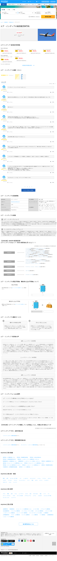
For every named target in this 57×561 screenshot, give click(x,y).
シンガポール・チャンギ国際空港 (9, 512)
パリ (48, 493)
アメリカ (44, 478)
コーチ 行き (28, 249)
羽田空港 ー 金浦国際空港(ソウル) (47, 461)
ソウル (15, 493)
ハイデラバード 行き (29, 253)
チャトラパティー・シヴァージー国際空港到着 (29, 444)
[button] (10, 92)
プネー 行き (28, 254)
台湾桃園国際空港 (6, 514)
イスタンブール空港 (48, 510)
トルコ (10, 482)
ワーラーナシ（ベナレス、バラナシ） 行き (40, 256)
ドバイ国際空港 (42, 514)
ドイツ (28, 480)
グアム (4, 493)
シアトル (34, 495)
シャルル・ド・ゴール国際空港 (8, 516)
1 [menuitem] (27, 186)
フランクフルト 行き (41, 253)
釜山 (40, 493)
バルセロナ (40, 495)
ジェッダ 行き (36, 249)
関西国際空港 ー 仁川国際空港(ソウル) (9, 461)
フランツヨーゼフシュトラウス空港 (35, 512)
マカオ (14, 495)
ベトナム (39, 478)
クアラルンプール (28, 495)
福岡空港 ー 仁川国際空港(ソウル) (9, 457)
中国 (32, 480)
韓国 (3, 478)
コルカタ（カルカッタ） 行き (40, 248)
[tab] (3, 82)
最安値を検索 (48, 16)
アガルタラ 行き (28, 259)
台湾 (7, 478)
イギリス (49, 478)
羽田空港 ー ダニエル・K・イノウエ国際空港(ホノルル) (34, 463)
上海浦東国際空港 (50, 514)
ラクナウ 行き (40, 255)
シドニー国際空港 (34, 514)
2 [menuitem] (29, 186)
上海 (11, 493)
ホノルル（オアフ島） (14, 478)
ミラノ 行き (46, 254)
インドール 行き (28, 248)
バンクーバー (13, 497)
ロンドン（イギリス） (7, 495)
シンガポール (25, 478)
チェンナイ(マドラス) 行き (40, 250)
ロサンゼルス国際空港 (39, 510)
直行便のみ (35, 16)
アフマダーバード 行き (30, 274)
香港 (8, 493)
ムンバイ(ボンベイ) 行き (30, 255)
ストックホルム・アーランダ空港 (27, 510)
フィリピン (10, 480)
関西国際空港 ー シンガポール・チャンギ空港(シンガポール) (29, 461)
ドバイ (44, 493)
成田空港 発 (9, 261)
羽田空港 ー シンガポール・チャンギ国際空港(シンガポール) (28, 459)
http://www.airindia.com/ (15, 201)
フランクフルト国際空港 (15, 510)
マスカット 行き (36, 254)
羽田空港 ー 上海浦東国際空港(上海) (9, 459)
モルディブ (5, 482)
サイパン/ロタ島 (20, 495)
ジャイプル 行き (28, 250)
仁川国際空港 (46, 512)
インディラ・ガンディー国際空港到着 (9, 435)
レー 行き (27, 256)
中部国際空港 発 (9, 266)
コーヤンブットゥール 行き (30, 260)
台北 (30, 493)
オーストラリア (32, 478)
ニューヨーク (21, 493)
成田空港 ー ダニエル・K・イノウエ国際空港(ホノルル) (12, 463)
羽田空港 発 (9, 252)
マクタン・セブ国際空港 (15, 514)
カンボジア (46, 480)
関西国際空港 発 (9, 270)
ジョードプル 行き (29, 262)
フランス (15, 480)
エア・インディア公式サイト (17, 287)
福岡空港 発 (9, 274)
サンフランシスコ (6, 497)
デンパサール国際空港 (25, 514)
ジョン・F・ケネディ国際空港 (22, 512)
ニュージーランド (22, 480)
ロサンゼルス (35, 493)
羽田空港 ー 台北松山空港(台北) (35, 457)
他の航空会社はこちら (28, 524)
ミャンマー (15, 482)
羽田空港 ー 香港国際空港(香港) (22, 457)
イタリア (4, 480)
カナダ (36, 480)
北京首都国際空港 (6, 510)
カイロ (26, 493)
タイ (20, 478)
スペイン (41, 480)
